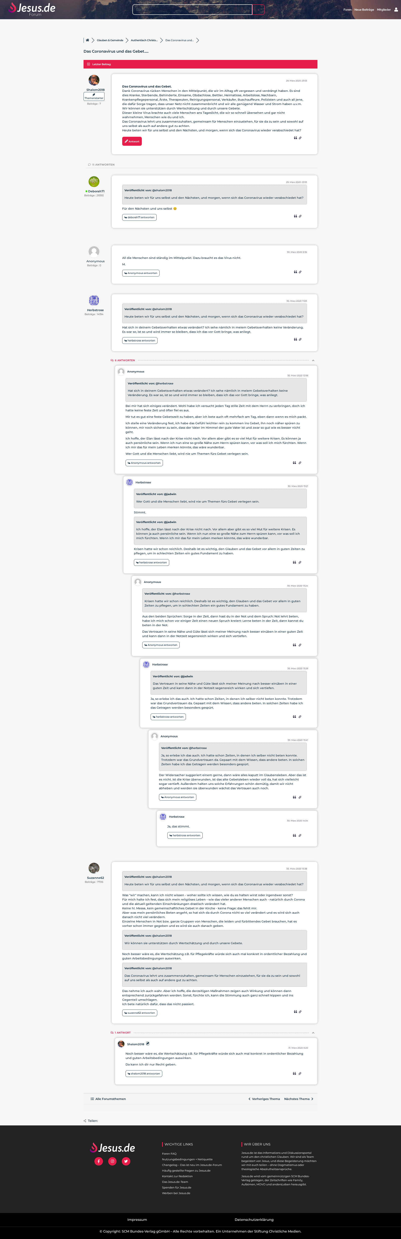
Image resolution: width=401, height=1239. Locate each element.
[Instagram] (112, 1161)
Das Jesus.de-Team (175, 1181)
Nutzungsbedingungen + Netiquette (187, 1159)
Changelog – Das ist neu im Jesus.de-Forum (192, 1165)
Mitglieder (384, 9)
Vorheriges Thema (265, 1099)
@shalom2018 (162, 190)
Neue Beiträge (364, 9)
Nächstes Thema (297, 1099)
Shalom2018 (95, 90)
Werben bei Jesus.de (176, 1193)
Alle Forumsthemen (110, 1099)
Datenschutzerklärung (254, 1220)
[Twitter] (126, 1161)
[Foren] (87, 40)
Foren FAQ (169, 1153)
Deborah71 (96, 191)
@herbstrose (164, 383)
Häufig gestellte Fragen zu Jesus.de (186, 1170)
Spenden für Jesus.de (176, 1187)
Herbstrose (95, 310)
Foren (348, 9)
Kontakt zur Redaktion (177, 1176)
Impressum (137, 1220)
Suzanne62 (95, 878)
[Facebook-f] (98, 1161)
